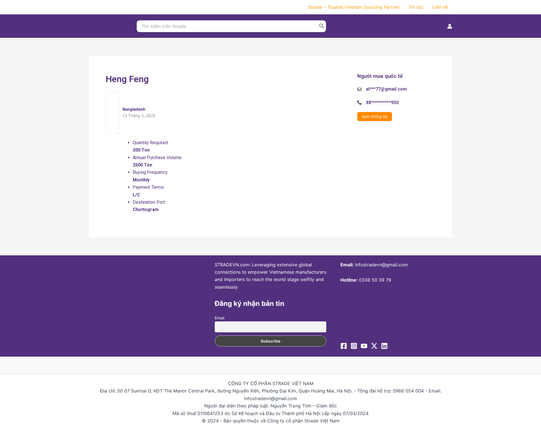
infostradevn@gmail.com (381, 264)
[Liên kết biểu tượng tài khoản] (449, 26)
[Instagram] (354, 346)
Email (219, 317)
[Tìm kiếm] (322, 26)
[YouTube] (364, 346)
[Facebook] (343, 346)
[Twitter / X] (374, 346)
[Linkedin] (384, 346)
